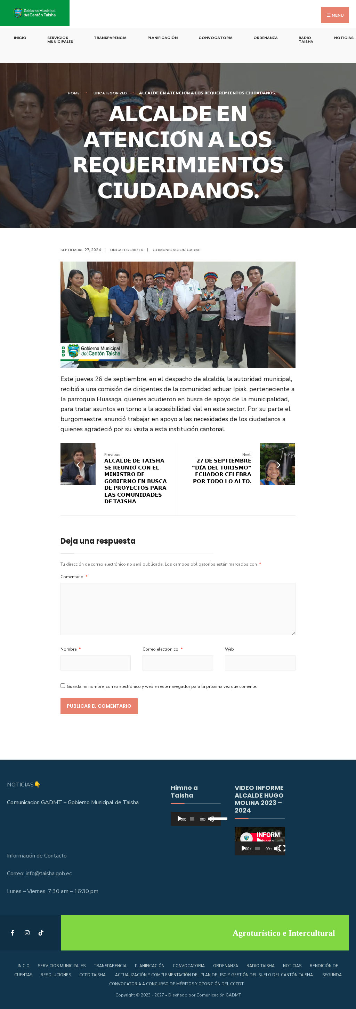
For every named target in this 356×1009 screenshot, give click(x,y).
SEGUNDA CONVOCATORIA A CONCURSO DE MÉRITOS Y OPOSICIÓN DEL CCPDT (225, 979)
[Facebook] (13, 933)
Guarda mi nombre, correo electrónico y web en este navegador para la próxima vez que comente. (162, 686)
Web (229, 649)
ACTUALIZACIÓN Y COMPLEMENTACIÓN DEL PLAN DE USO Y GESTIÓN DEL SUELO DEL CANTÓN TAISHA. (214, 975)
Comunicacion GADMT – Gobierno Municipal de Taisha (73, 802)
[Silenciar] (277, 848)
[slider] (214, 818)
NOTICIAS (292, 966)
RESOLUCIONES (56, 975)
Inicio (20, 37)
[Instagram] (27, 933)
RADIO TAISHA (306, 39)
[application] (196, 819)
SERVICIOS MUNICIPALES (60, 39)
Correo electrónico (163, 649)
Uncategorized (110, 93)
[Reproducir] (179, 818)
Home (74, 93)
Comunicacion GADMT (177, 250)
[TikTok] (41, 933)
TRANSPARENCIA (110, 37)
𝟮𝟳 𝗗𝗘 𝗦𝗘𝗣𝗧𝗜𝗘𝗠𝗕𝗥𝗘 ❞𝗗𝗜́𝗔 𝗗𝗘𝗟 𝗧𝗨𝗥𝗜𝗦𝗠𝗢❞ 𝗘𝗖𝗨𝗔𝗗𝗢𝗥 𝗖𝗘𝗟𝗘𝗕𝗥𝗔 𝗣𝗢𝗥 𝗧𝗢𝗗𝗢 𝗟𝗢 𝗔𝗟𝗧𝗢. (221, 468)
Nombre (70, 649)
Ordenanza (265, 37)
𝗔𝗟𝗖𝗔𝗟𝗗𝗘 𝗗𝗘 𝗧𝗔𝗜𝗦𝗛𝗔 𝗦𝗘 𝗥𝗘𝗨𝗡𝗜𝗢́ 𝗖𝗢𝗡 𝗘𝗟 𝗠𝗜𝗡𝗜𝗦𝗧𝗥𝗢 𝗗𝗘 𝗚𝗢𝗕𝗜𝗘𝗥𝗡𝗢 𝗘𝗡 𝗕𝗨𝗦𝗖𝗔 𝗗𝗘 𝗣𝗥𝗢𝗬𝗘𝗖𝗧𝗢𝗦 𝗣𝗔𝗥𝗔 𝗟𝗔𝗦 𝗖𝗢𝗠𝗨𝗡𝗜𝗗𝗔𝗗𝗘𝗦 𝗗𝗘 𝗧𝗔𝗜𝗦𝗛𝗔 (135, 478)
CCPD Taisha (93, 975)
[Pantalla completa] (282, 848)
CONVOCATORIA (216, 37)
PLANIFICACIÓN (162, 37)
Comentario (74, 577)
